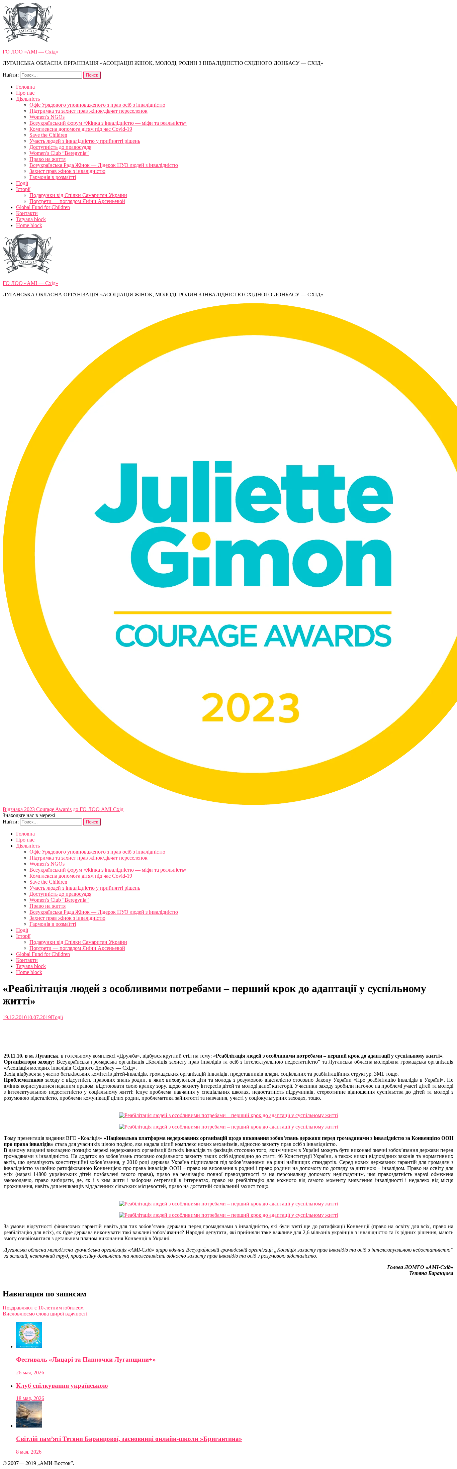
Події (22, 183)
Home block (29, 225)
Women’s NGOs (47, 117)
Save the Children (48, 135)
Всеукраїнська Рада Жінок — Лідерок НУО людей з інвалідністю (103, 165)
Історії (23, 189)
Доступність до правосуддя (60, 147)
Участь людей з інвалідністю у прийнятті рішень (84, 141)
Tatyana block (31, 219)
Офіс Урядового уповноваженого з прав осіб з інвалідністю (97, 105)
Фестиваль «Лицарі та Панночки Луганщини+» (86, 1359)
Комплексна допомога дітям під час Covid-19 (80, 129)
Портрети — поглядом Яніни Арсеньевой (77, 201)
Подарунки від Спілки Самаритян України (78, 195)
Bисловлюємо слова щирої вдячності (45, 1313)
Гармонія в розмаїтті (52, 177)
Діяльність (28, 99)
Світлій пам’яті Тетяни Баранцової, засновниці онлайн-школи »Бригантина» (129, 1438)
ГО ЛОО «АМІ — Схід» (30, 52)
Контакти (27, 213)
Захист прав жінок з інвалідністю (67, 171)
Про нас (25, 93)
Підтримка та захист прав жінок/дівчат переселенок (88, 111)
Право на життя (47, 159)
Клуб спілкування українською (62, 1385)
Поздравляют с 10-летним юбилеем (43, 1307)
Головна (25, 87)
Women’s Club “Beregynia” (59, 153)
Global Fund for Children (43, 207)
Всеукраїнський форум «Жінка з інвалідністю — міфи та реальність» (108, 123)
